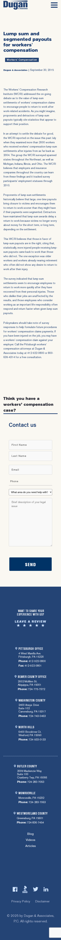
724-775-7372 (36, 689)
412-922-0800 (37, 661)
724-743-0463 (37, 716)
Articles (30, 846)
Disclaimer (42, 901)
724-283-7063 (35, 781)
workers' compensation (22, 59)
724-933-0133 (37, 739)
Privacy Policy (20, 901)
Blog (30, 834)
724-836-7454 (35, 822)
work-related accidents (16, 111)
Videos (30, 840)
